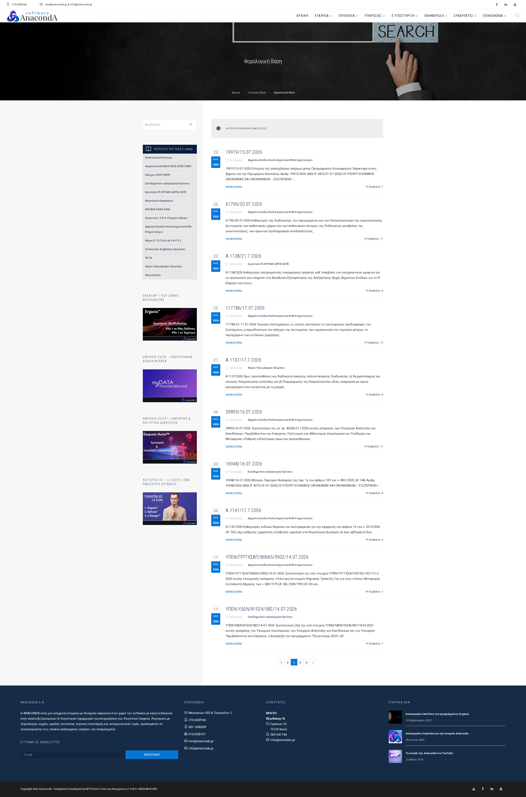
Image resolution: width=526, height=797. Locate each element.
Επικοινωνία (493, 16)
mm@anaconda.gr (200, 741)
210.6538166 (197, 720)
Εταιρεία (322, 16)
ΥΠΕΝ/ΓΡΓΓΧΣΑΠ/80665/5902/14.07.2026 (267, 557)
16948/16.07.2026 (244, 464)
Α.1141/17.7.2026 (243, 510)
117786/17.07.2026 (245, 308)
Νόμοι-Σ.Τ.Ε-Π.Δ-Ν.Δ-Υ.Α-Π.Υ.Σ (163, 240)
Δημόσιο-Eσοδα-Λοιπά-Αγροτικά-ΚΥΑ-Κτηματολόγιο (168, 229)
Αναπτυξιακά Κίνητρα (158, 157)
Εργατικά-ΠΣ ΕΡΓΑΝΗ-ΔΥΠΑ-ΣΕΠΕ (165, 192)
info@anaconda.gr (200, 748)
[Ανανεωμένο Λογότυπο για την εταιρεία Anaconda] (395, 736)
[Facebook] (482, 789)
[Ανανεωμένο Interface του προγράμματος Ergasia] (395, 717)
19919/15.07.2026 (244, 152)
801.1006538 (197, 727)
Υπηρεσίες (373, 16)
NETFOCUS (92, 788)
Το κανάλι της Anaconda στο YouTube (429, 753)
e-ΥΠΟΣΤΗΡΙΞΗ (403, 16)
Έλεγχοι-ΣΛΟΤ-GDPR (157, 174)
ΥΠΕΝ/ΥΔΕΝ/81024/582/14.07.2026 (261, 609)
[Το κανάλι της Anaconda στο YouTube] (395, 756)
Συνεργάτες (463, 16)
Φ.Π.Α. (149, 257)
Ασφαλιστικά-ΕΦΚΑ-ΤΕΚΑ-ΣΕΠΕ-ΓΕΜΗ (168, 166)
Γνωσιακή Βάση (257, 92)
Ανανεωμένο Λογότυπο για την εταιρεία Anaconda (437, 733)
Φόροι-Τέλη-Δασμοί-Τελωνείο (163, 266)
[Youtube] (500, 789)
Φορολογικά (152, 275)
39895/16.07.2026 (244, 412)
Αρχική (302, 16)
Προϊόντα (347, 16)
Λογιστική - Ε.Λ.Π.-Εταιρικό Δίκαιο (166, 217)
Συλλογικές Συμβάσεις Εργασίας (165, 249)
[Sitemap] (473, 789)
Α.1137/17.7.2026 (243, 360)
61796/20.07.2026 (244, 204)
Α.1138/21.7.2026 (243, 256)
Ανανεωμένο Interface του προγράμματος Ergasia (437, 713)
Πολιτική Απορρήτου (113, 788)
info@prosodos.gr (282, 740)
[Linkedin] (491, 789)
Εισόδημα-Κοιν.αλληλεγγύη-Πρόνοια (167, 183)
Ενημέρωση (434, 16)
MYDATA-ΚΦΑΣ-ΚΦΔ (157, 209)
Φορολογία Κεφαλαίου (159, 200)
